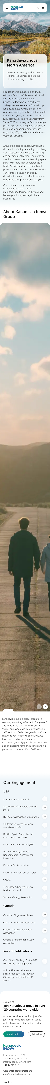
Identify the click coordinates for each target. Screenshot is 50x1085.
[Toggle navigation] (7, 8)
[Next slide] (45, 706)
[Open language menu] (43, 8)
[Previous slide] (39, 706)
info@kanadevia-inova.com (17, 1061)
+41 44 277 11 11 (12, 1065)
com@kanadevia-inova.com (17, 1074)
